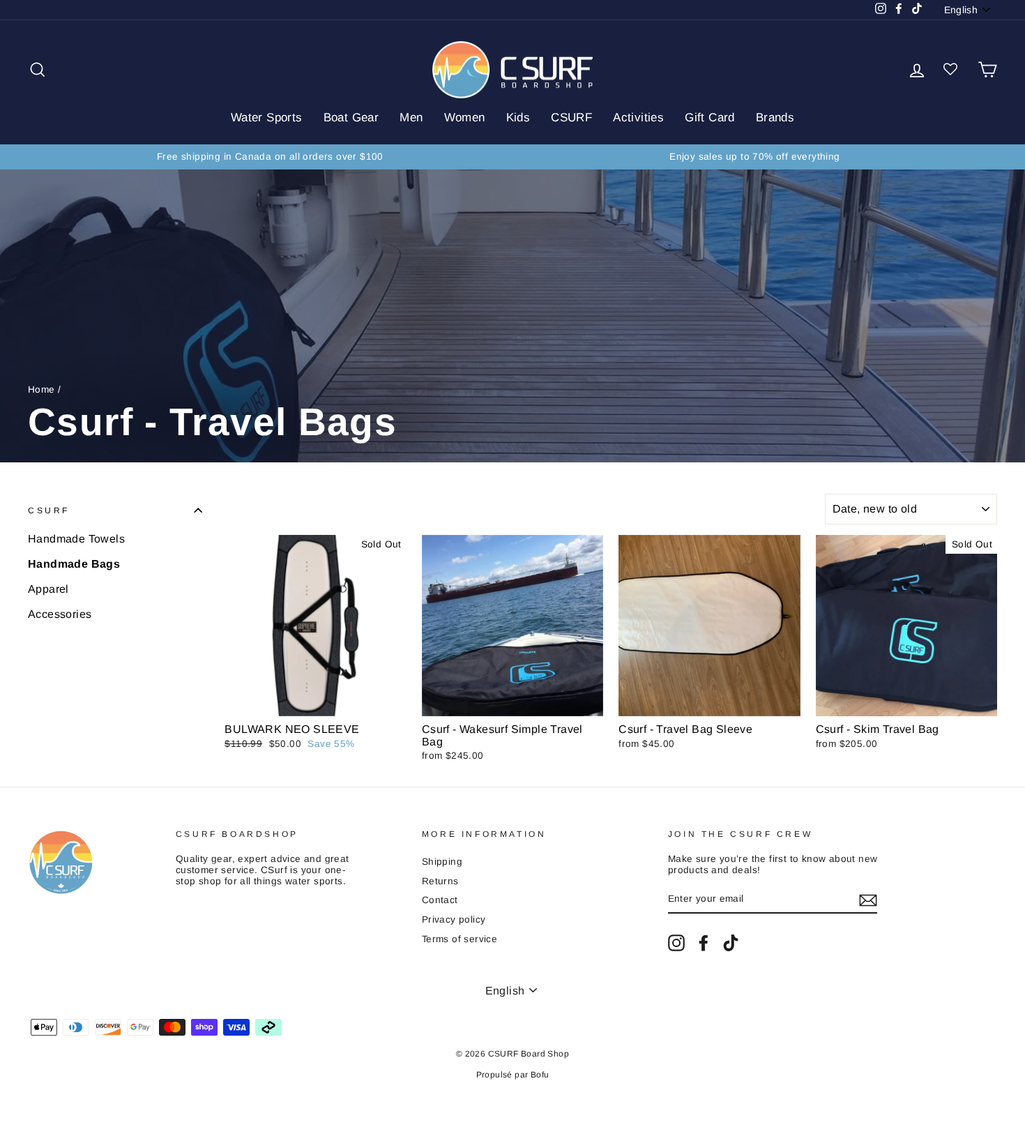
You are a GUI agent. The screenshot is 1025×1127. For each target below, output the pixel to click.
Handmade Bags (74, 564)
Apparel (48, 589)
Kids (518, 117)
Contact (440, 900)
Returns (440, 881)
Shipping (442, 861)
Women (464, 117)
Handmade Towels (76, 539)
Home (41, 389)
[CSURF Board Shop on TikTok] (730, 943)
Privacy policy (454, 919)
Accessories (59, 614)
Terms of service (459, 939)
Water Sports (267, 117)
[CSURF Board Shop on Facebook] (703, 943)
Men (411, 117)
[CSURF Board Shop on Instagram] (676, 943)
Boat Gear (351, 117)
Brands (775, 117)
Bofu (540, 1075)
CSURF (571, 117)
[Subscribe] (868, 900)
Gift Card (710, 117)
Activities (638, 117)
